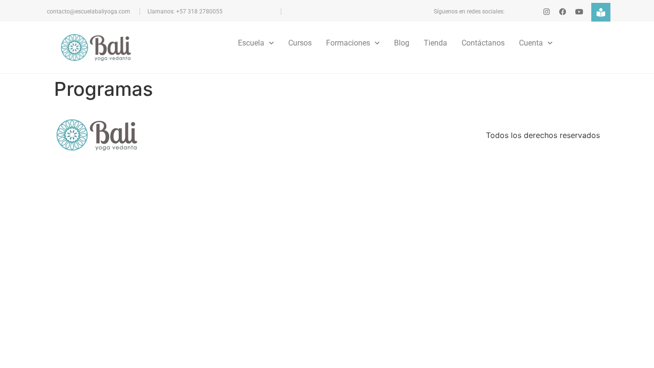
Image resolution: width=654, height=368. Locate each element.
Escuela (251, 42)
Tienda (435, 42)
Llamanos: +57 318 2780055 (185, 11)
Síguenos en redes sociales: (469, 11)
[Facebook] (562, 11)
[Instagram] (546, 11)
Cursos (300, 42)
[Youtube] (579, 11)
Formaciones (348, 42)
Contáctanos (483, 42)
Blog (401, 42)
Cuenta (531, 42)
